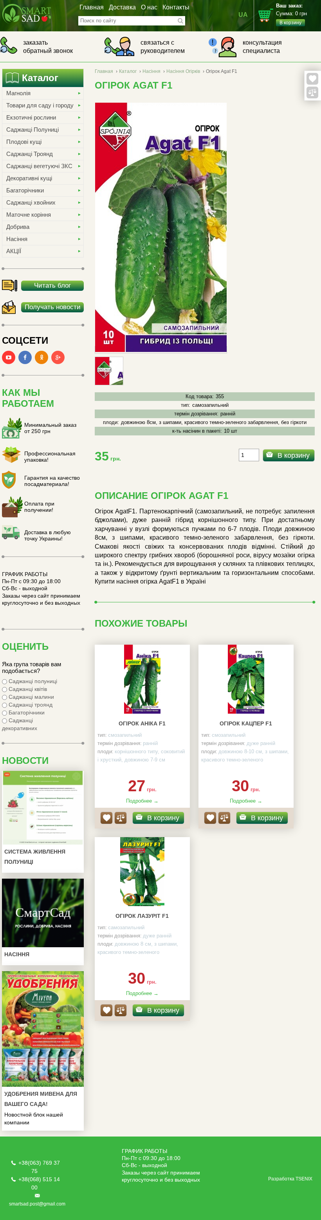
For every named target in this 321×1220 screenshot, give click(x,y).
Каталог (128, 71)
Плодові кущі (23, 141)
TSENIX (304, 1179)
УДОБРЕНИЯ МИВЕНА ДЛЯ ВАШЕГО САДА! (40, 1099)
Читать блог (52, 285)
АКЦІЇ (13, 251)
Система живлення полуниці (34, 856)
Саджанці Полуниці (32, 129)
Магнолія (18, 93)
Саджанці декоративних (19, 724)
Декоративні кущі (29, 178)
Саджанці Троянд (29, 153)
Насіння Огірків (183, 71)
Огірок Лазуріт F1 (142, 916)
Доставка (122, 7)
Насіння (16, 239)
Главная (91, 7)
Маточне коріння (28, 214)
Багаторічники (25, 190)
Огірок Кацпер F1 (246, 723)
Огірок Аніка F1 (142, 723)
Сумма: (291, 14)
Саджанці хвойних (31, 202)
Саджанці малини (30, 697)
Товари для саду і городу (40, 105)
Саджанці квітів (27, 689)
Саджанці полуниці (32, 681)
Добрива (17, 226)
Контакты (175, 7)
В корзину (294, 455)
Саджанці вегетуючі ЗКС (39, 166)
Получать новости (53, 307)
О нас (149, 7)
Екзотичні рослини (31, 117)
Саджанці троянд (29, 705)
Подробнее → (142, 801)
